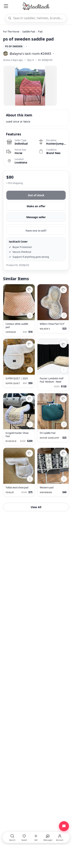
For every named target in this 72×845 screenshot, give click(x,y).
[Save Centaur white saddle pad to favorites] (29, 289)
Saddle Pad (28, 31)
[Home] (36, 6)
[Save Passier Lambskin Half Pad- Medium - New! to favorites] (63, 344)
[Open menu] (6, 6)
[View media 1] (30, 86)
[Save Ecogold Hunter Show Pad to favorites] (29, 398)
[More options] (30, 315)
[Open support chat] (64, 826)
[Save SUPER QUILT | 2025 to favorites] (29, 344)
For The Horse (11, 31)
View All (36, 507)
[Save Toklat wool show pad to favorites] (29, 453)
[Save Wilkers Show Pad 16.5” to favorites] (63, 289)
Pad (40, 31)
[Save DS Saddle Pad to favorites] (63, 398)
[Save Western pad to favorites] (63, 453)
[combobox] (38, 18)
